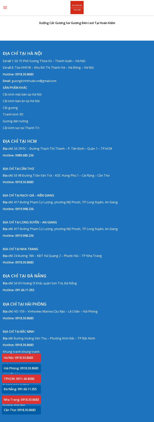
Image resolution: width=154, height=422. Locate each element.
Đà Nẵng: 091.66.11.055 (20, 389)
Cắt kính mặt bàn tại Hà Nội (22, 94)
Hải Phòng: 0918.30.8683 (21, 368)
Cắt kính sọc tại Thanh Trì (21, 128)
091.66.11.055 (24, 290)
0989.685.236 (24, 155)
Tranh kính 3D (13, 114)
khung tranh (30, 352)
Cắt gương (10, 108)
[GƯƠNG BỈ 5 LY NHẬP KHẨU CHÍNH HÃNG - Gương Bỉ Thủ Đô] (77, 7)
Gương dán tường (15, 121)
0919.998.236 (24, 209)
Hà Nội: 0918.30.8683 (18, 358)
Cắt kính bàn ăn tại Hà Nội (21, 101)
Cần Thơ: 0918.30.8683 (20, 410)
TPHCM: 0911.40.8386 (19, 379)
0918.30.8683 (24, 74)
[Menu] (5, 7)
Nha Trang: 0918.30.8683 (21, 400)
